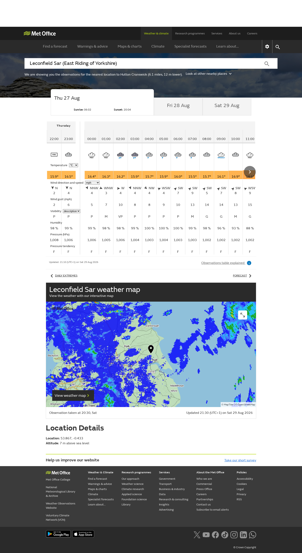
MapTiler (228, 404)
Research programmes (190, 33)
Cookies (242, 484)
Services (216, 33)
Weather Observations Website (60, 506)
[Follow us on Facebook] (215, 534)
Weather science (133, 484)
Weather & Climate (100, 472)
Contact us (203, 504)
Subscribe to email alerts (212, 509)
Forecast (240, 275)
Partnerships (204, 499)
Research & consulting (173, 499)
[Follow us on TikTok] (224, 534)
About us (235, 33)
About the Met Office (210, 472)
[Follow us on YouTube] (206, 534)
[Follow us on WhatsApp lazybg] (252, 534)
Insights (164, 504)
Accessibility (245, 479)
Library (126, 504)
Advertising (166, 509)
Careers (252, 33)
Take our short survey (240, 460)
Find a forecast (55, 46)
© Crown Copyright (244, 547)
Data (162, 494)
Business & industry (172, 489)
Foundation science (134, 499)
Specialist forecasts (190, 46)
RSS (239, 499)
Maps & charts (130, 46)
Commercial (204, 484)
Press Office (204, 489)
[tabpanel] (63, 187)
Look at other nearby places (206, 74)
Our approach (130, 479)
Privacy (241, 494)
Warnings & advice (92, 46)
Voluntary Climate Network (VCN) (57, 518)
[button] (151, 350)
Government (167, 479)
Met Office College (58, 479)
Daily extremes (66, 275)
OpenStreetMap (246, 404)
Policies (242, 472)
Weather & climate (156, 33)
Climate (158, 46)
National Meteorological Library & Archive (60, 491)
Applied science (132, 494)
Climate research (133, 489)
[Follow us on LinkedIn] (243, 534)
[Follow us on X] (197, 534)
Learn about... (227, 46)
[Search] (266, 63)
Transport (165, 484)
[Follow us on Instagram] (233, 534)
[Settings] (267, 46)
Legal (240, 489)
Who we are (204, 479)
